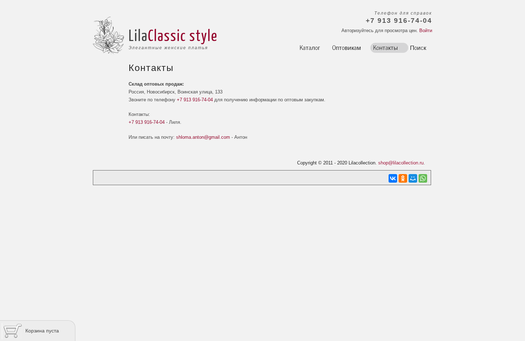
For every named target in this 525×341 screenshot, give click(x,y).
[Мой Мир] (413, 178)
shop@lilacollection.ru (401, 163)
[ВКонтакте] (393, 178)
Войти (425, 30)
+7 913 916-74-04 (195, 99)
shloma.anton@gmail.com (203, 137)
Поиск (418, 47)
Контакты (385, 47)
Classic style (183, 35)
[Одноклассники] (403, 178)
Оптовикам (346, 47)
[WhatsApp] (423, 178)
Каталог (310, 47)
